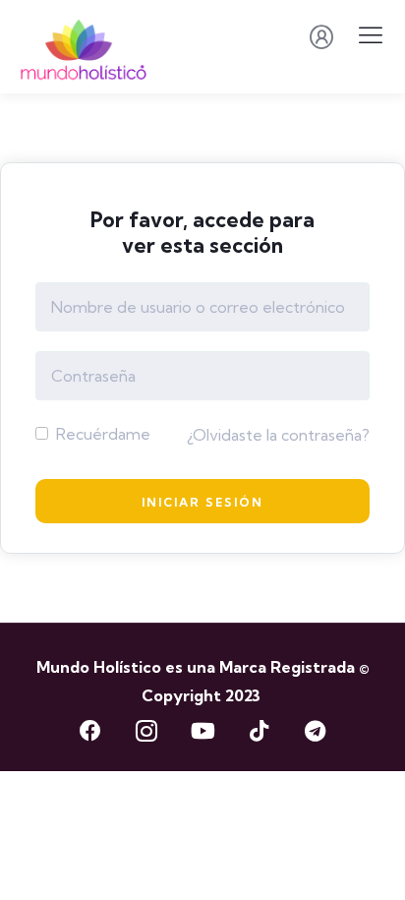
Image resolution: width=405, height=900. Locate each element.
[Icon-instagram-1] (146, 731)
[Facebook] (90, 731)
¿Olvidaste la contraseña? (278, 435)
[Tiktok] (258, 731)
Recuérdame (101, 434)
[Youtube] (202, 731)
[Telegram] (314, 731)
